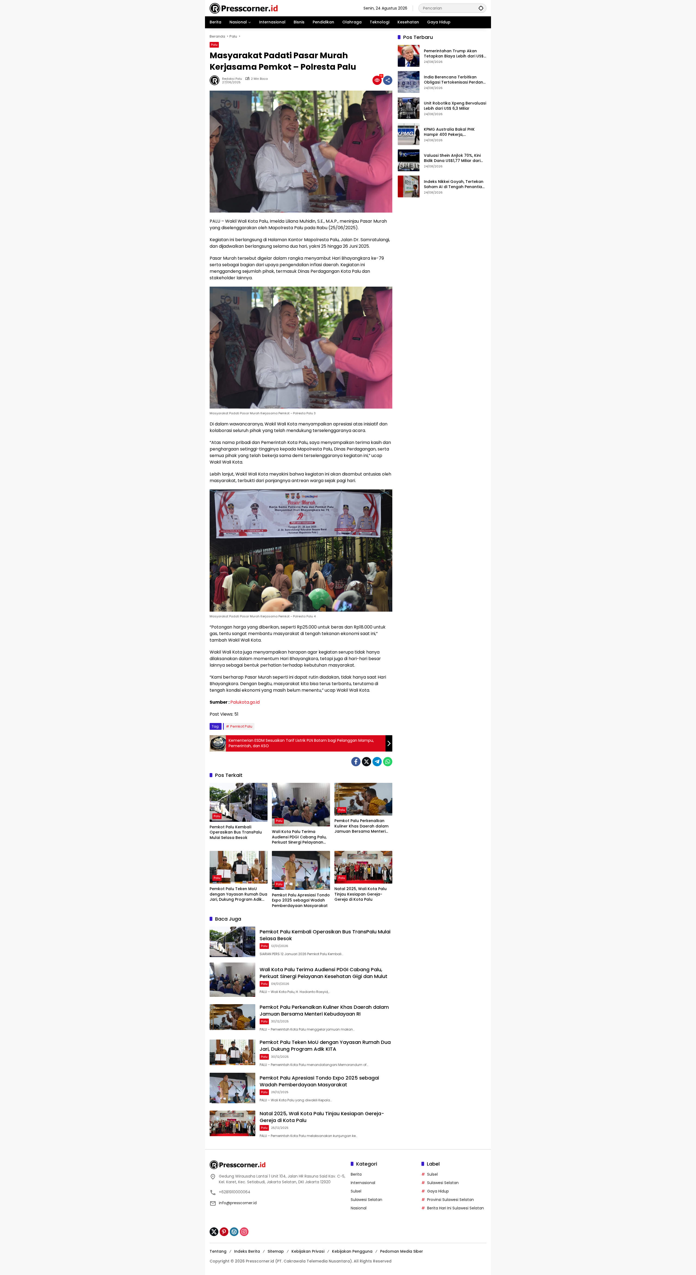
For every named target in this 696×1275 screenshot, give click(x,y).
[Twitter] (366, 761)
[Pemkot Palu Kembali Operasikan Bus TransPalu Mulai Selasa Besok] (239, 802)
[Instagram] (244, 1231)
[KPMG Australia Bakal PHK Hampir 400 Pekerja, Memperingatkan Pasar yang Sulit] (409, 134)
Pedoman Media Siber (401, 1251)
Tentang (218, 1251)
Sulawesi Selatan (366, 1199)
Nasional (358, 1208)
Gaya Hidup (438, 1191)
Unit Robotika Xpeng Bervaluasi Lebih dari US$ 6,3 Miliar (455, 106)
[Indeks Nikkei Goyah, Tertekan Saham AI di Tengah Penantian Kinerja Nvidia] (409, 186)
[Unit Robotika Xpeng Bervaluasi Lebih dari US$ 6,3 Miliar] (409, 108)
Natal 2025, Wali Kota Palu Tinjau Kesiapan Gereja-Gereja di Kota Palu (360, 894)
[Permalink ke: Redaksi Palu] (216, 80)
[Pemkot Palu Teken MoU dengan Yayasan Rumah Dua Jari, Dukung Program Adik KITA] (239, 867)
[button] (481, 8)
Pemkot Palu (241, 726)
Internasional (363, 1182)
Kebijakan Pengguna (352, 1251)
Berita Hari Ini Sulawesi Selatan (455, 1208)
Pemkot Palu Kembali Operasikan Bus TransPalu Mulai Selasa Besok (236, 832)
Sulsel (356, 1191)
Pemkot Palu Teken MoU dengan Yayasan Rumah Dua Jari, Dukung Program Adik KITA (238, 894)
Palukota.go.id (245, 702)
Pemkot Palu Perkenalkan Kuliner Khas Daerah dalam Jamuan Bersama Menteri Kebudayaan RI (361, 826)
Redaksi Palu (232, 78)
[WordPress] (234, 1231)
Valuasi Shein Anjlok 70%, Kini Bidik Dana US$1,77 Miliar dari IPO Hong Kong (452, 158)
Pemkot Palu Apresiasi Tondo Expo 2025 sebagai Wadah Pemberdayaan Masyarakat (301, 900)
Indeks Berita (247, 1251)
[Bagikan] (387, 80)
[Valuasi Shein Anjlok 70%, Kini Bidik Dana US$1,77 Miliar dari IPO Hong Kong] (409, 160)
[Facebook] (356, 761)
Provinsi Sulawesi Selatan (450, 1199)
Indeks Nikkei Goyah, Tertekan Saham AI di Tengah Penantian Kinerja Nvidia (454, 184)
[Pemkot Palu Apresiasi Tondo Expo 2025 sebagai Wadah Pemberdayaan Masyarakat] (301, 870)
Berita (356, 1174)
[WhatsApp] (387, 761)
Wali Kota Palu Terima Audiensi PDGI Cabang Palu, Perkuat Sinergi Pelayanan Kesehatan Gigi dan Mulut (299, 837)
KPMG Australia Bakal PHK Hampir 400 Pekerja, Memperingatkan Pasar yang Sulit (452, 132)
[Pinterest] (224, 1231)
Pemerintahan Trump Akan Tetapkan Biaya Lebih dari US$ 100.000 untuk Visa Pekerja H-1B (454, 53)
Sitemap (276, 1251)
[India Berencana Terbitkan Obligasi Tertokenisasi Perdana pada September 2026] (409, 82)
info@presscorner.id (238, 1203)
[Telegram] (377, 761)
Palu (214, 44)
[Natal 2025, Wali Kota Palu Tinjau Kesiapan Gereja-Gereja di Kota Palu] (363, 867)
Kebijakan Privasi (307, 1251)
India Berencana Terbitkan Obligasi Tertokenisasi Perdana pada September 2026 (455, 80)
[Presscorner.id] (244, 8)
